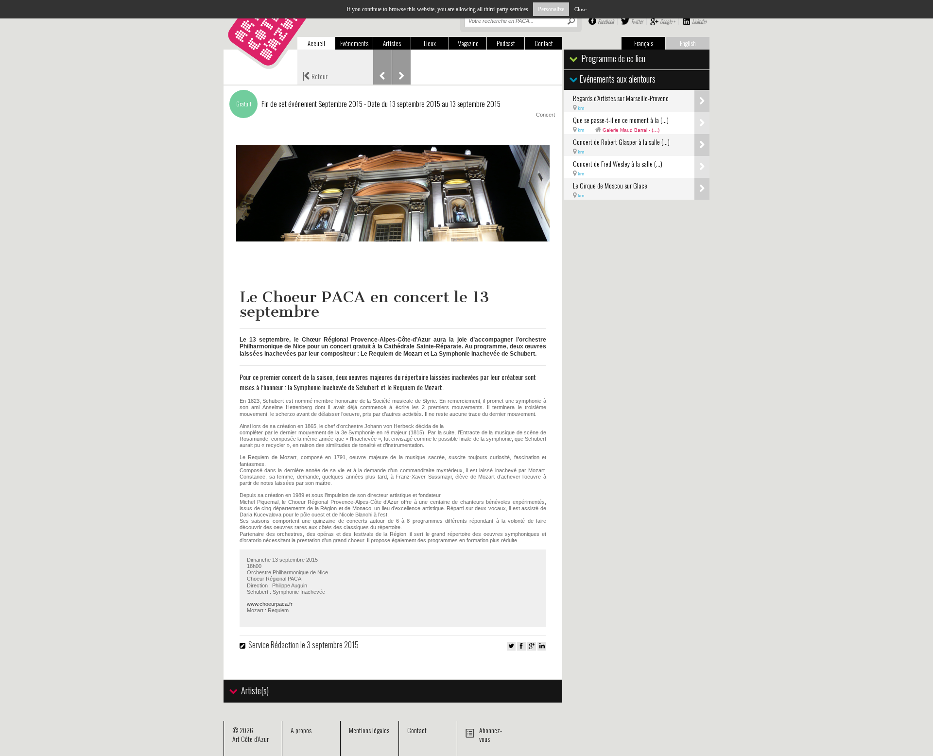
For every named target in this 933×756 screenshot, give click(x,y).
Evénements (354, 43)
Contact (544, 43)
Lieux (430, 43)
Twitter (637, 21)
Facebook (606, 21)
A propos (301, 730)
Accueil (316, 43)
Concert (545, 115)
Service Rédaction (273, 645)
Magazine (468, 43)
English (688, 43)
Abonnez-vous (490, 734)
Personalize (551, 9)
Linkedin (699, 21)
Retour (315, 75)
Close (580, 9)
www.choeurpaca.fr (270, 604)
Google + (667, 21)
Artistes (392, 43)
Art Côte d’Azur (250, 739)
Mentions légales (369, 730)
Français (643, 43)
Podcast (506, 43)
